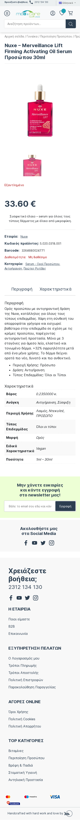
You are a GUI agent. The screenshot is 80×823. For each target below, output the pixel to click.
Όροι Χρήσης (18, 712)
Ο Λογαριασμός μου (23, 658)
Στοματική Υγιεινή (22, 772)
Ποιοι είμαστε (19, 619)
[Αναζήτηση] (71, 23)
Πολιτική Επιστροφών (25, 680)
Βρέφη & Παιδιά (20, 765)
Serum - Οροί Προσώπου (42, 264)
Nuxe (24, 236)
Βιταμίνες (16, 751)
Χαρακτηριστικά (56, 289)
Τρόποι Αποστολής (23, 673)
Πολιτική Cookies (21, 719)
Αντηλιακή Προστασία (25, 780)
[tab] (21, 289)
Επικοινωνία (18, 634)
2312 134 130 (41, 2)
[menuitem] (66, 3)
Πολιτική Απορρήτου (24, 726)
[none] (66, 3)
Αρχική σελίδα (14, 36)
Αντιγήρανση (13, 268)
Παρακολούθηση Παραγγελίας (32, 687)
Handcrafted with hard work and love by (36, 813)
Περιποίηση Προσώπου (56, 36)
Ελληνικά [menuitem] (68, 2)
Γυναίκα (32, 36)
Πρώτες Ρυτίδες (35, 268)
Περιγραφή (21, 289)
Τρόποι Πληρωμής (22, 665)
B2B (11, 626)
